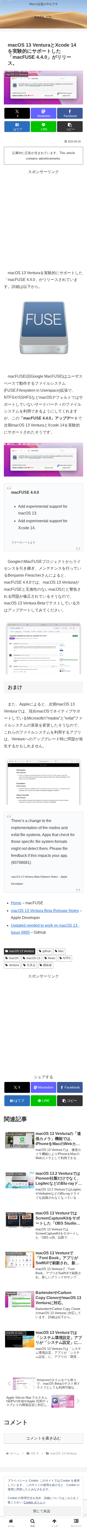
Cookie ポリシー (34, 1502)
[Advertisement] (43, 219)
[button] (70, 126)
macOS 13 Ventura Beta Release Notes (45, 911)
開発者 (47, 965)
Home (16, 903)
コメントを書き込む (43, 1438)
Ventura (14, 965)
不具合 (31, 965)
